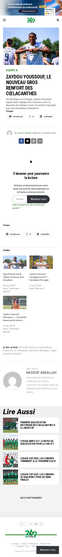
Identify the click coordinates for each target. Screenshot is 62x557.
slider (53, 350)
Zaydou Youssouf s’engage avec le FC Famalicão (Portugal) (38, 277)
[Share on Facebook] (21, 141)
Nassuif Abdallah (24, 133)
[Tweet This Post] (27, 141)
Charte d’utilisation (30, 544)
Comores (8, 350)
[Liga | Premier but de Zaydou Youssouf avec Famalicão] (14, 262)
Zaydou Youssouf (12, 354)
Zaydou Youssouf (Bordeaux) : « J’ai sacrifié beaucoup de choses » (14, 317)
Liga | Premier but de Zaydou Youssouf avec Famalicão (13, 277)
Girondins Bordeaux (39, 350)
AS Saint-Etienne (28, 347)
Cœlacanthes (45, 347)
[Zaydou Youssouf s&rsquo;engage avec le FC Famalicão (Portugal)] (41, 262)
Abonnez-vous (38, 199)
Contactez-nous (22, 546)
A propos (15, 544)
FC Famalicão (21, 350)
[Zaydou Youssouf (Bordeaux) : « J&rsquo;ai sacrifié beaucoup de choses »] (14, 302)
